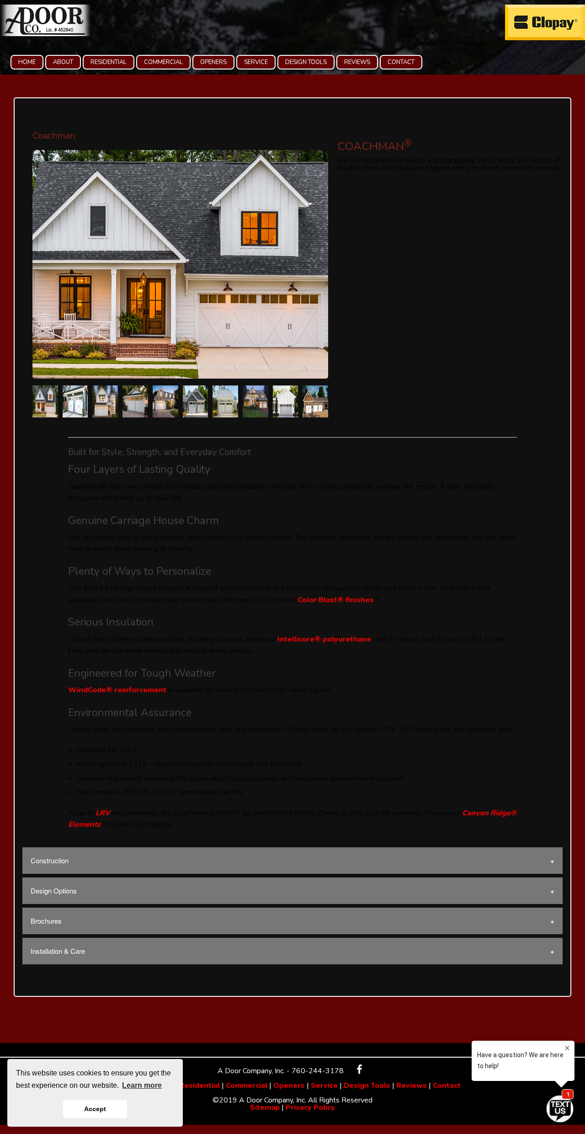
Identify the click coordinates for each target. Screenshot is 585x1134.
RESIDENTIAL (108, 62)
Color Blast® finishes (336, 600)
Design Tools (367, 1086)
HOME (27, 62)
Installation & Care (58, 951)
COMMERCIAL (163, 62)
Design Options (54, 890)
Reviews (411, 1086)
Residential (199, 1086)
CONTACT (401, 62)
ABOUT (63, 62)
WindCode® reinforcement (117, 690)
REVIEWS (357, 62)
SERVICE (256, 62)
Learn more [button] (142, 1085)
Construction (50, 860)
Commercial (246, 1086)
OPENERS (213, 62)
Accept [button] (95, 1109)
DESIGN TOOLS (306, 62)
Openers (289, 1086)
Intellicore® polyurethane (324, 639)
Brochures (46, 920)
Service (324, 1086)
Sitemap (265, 1107)
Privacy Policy (310, 1107)
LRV (103, 813)
